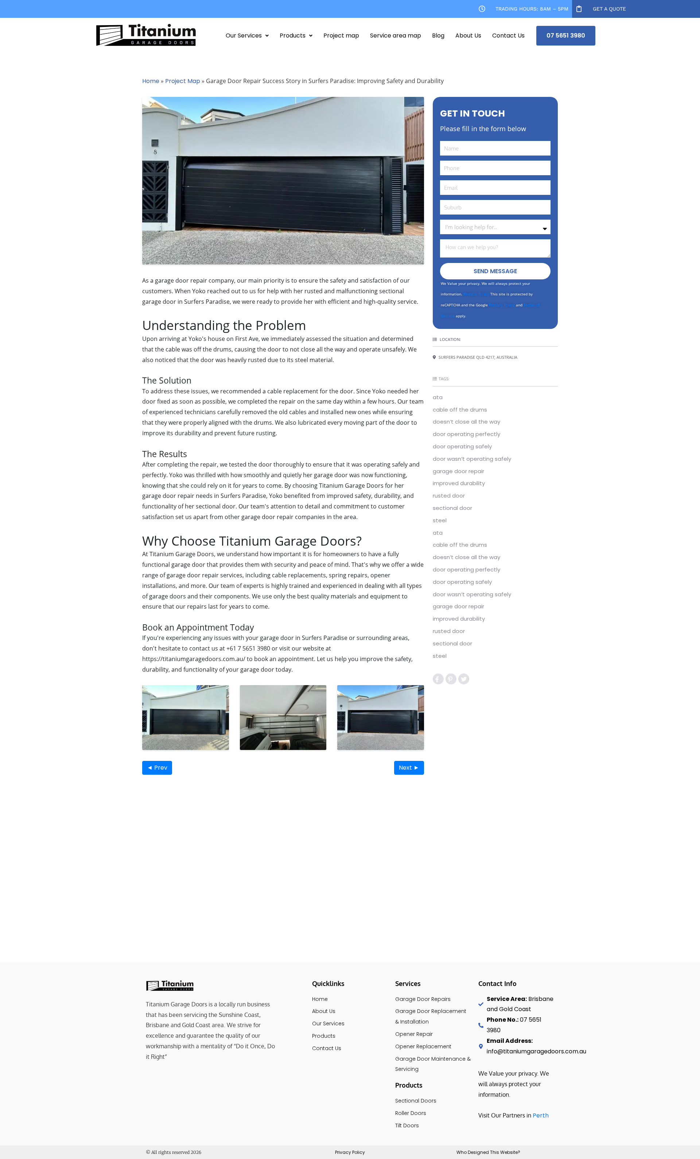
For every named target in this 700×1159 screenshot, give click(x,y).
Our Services (244, 35)
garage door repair (458, 471)
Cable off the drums (460, 409)
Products (293, 35)
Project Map (182, 81)
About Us (468, 35)
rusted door (449, 495)
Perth (541, 1115)
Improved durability (459, 483)
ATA (438, 397)
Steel (440, 520)
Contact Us (508, 35)
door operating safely (462, 446)
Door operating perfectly (466, 434)
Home (150, 81)
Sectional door (452, 508)
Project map (341, 35)
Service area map (395, 35)
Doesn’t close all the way (466, 421)
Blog (438, 35)
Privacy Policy (476, 294)
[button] (247, 35)
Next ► (409, 767)
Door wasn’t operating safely (472, 459)
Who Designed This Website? (488, 1152)
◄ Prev (157, 767)
